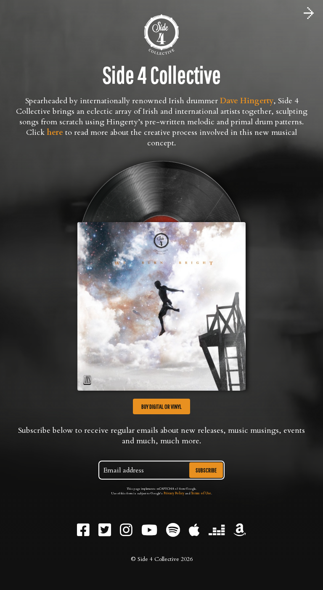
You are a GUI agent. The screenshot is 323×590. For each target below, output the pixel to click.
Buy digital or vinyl (161, 406)
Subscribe (206, 470)
